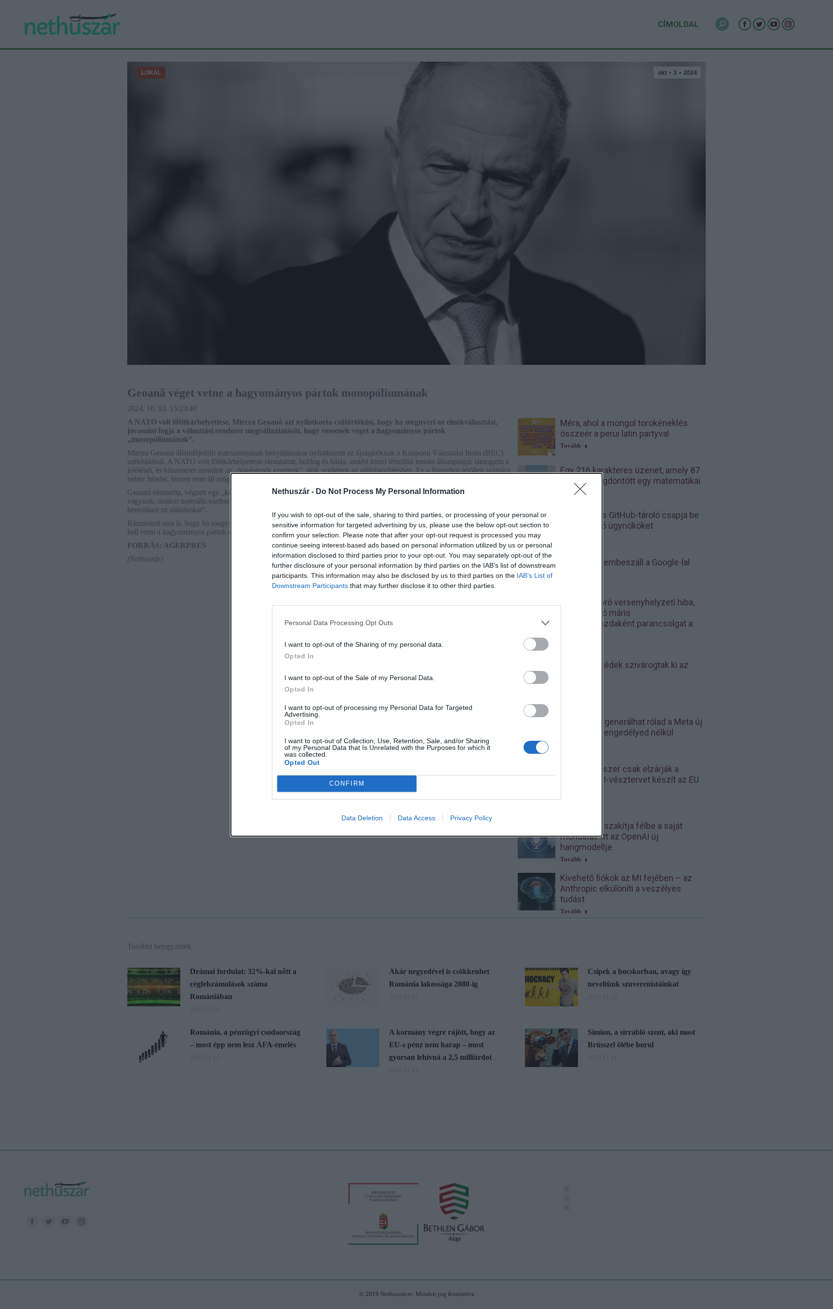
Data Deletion (362, 818)
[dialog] (416, 654)
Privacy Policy (471, 818)
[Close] (583, 492)
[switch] (536, 644)
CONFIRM (347, 783)
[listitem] (416, 623)
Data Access (416, 818)
